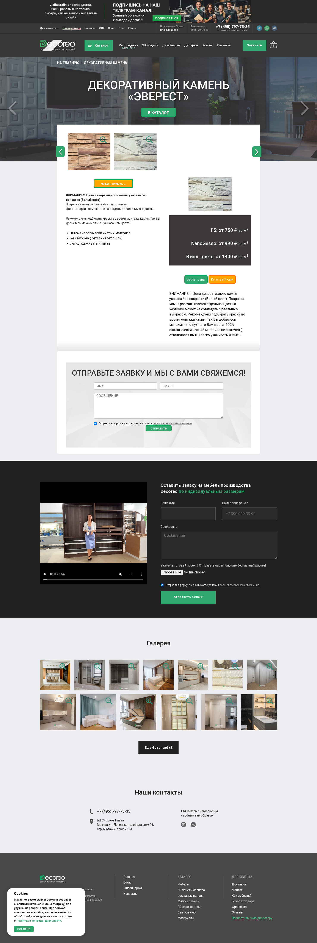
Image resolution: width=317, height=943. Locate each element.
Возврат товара (243, 901)
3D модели (150, 45)
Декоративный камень (105, 63)
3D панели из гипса (191, 890)
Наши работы (72, 28)
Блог (122, 28)
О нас (111, 28)
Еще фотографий (158, 747)
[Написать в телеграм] (259, 28)
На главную (68, 63)
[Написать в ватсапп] (267, 28)
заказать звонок (239, 30)
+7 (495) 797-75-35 (233, 26)
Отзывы (207, 45)
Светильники (187, 912)
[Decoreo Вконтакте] (274, 28)
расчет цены (196, 279)
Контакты (224, 45)
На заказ (90, 28)
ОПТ (101, 28)
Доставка (239, 884)
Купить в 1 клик (222, 279)
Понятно (23, 929)
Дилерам (191, 45)
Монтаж (237, 890)
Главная (129, 877)
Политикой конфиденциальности (38, 920)
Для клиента (48, 28)
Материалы (186, 918)
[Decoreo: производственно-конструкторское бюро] (57, 45)
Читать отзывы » (113, 184)
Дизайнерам (171, 45)
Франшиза (239, 907)
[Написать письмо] (183, 824)
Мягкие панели (188, 901)
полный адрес (169, 29)
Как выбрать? (241, 895)
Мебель (183, 884)
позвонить (223, 30)
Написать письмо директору (252, 918)
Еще (131, 28)
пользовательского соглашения (172, 423)
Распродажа (128, 45)
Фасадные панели (191, 895)
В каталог (158, 112)
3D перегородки (189, 907)
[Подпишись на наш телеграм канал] (158, 11)
